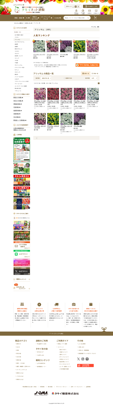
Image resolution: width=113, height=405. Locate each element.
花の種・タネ (17, 32)
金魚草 (16, 44)
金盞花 (16, 46)
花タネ (18, 347)
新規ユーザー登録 (62, 344)
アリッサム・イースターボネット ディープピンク (66, 102)
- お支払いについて (64, 359)
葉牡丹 (16, 74)
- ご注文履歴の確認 (64, 369)
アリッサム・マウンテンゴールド (79, 55)
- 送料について (62, 354)
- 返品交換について (64, 361)
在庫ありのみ (69, 78)
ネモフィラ (17, 72)
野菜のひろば (19, 373)
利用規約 (42, 386)
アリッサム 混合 (64, 54)
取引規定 (50, 386)
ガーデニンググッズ (21, 369)
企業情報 (88, 386)
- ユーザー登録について (65, 366)
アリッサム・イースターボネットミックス (93, 55)
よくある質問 (81, 344)
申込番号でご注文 (41, 344)
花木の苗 (18, 357)
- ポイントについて (64, 357)
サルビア (17, 53)
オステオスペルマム (19, 42)
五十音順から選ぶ (19, 35)
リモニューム (18, 90)
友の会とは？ (40, 352)
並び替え (38, 78)
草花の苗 (18, 353)
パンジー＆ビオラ (19, 76)
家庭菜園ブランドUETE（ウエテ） (87, 353)
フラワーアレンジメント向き (22, 81)
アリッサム (17, 39)
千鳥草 (16, 63)
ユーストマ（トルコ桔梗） (21, 86)
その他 (16, 60)
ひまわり (17, 79)
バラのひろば (19, 376)
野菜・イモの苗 (20, 363)
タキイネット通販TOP (18, 23)
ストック (17, 58)
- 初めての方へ (62, 349)
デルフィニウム (18, 65)
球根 (17, 350)
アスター (17, 37)
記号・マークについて (76, 386)
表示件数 (87, 78)
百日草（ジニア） (19, 56)
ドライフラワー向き (19, 67)
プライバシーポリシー (62, 386)
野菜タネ (18, 344)
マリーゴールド (18, 83)
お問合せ (90, 13)
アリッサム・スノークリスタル (39, 55)
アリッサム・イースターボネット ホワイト (92, 101)
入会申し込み (40, 355)
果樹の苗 (18, 360)
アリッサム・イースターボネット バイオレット (80, 102)
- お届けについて (63, 352)
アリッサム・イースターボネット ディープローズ (53, 102)
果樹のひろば (19, 379)
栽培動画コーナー (41, 366)
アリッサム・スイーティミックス (52, 55)
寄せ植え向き (18, 88)
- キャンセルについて (64, 364)
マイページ (61, 347)
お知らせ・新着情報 (83, 350)
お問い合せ (81, 347)
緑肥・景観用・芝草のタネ (23, 366)
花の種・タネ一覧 (28, 23)
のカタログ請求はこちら (23, 218)
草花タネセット (18, 49)
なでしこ (17, 70)
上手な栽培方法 (41, 363)
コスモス (17, 51)
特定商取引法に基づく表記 (29, 386)
